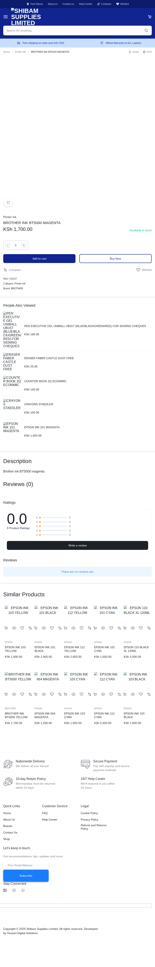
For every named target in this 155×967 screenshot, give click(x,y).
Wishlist (124, 4)
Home (6, 52)
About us (53, 4)
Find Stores (36, 4)
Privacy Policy (89, 819)
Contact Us (10, 832)
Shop (6, 839)
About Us (9, 819)
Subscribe (26, 875)
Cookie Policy (89, 813)
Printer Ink (20, 52)
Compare (106, 4)
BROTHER (17, 288)
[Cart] (150, 17)
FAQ (45, 813)
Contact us (68, 4)
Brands (7, 826)
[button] (12, 270)
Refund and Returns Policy (94, 827)
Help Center (85, 4)
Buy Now (115, 258)
